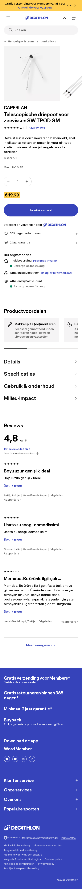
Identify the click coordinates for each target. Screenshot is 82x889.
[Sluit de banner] (75, 5)
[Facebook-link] (7, 759)
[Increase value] (26, 181)
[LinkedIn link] (32, 759)
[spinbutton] (17, 181)
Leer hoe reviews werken (19, 453)
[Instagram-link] (24, 759)
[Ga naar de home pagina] (36, 18)
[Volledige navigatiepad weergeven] (5, 41)
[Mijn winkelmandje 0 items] (73, 17)
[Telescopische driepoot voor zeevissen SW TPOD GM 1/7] (32, 73)
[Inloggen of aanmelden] (64, 17)
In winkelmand (41, 210)
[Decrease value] (8, 181)
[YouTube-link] (15, 759)
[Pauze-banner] (69, 5)
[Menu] (8, 17)
